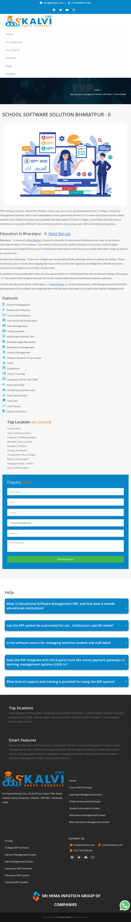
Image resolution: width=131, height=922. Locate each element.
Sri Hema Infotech (64, 917)
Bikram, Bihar (42, 717)
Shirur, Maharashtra (18, 467)
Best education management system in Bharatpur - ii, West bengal (98, 94)
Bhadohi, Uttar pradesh (20, 441)
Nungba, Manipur (17, 445)
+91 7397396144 (82, 850)
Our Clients (13, 50)
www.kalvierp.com (112, 844)
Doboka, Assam (80, 717)
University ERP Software (32, 753)
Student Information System (84, 808)
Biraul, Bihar (26, 717)
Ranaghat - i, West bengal (104, 717)
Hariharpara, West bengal (21, 454)
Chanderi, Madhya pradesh (21, 437)
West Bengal (59, 233)
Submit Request (66, 559)
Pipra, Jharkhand (60, 717)
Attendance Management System (65, 753)
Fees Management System (81, 749)
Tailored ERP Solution (57, 758)
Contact (10, 74)
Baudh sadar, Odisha (20, 721)
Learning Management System (94, 745)
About (12, 745)
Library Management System (20, 854)
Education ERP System (98, 753)
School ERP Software (39, 745)
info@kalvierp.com (84, 844)
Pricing (22, 745)
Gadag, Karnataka (17, 450)
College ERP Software (64, 745)
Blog (8, 66)
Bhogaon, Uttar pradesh (58, 712)
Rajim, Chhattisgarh (18, 459)
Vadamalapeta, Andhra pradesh (26, 712)
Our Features (14, 42)
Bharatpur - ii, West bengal (87, 712)
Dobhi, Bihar (14, 428)
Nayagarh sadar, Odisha (20, 463)
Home (9, 34)
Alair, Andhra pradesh (19, 432)
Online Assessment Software (50, 749)
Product (11, 58)
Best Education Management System (89, 821)
